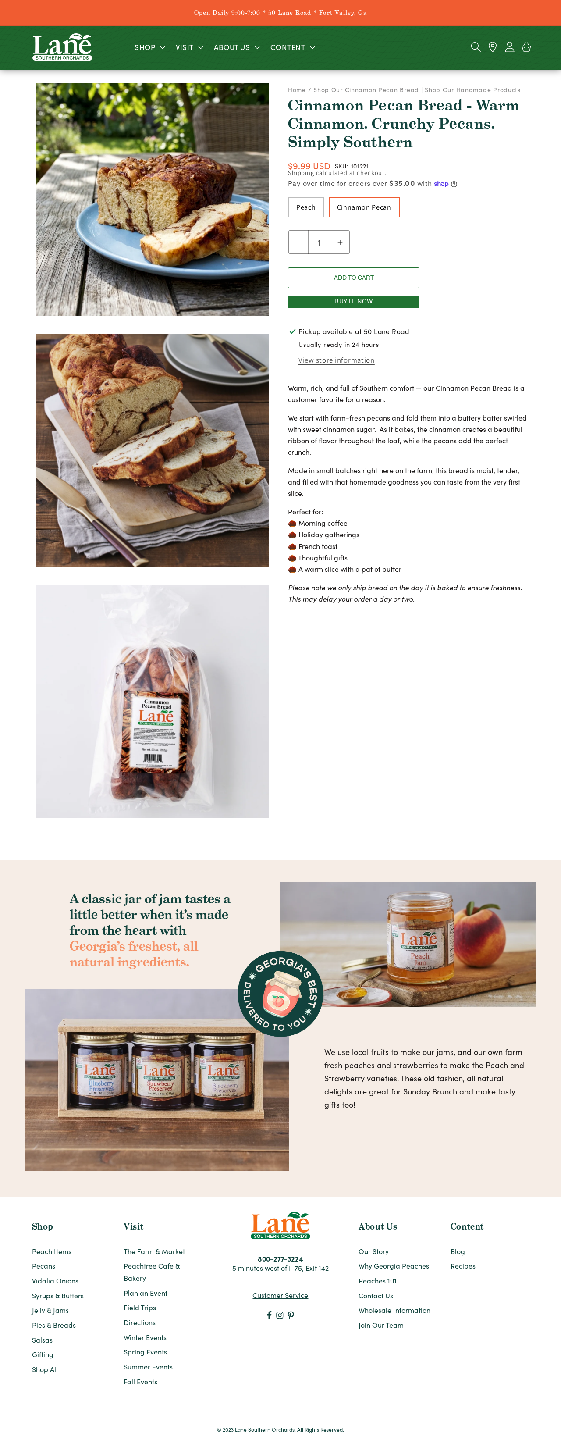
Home (298, 90)
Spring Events (145, 1351)
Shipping (301, 172)
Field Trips (140, 1307)
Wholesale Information (394, 1310)
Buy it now (353, 302)
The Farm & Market (154, 1251)
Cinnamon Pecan (364, 207)
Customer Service (280, 1295)
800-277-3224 (280, 1258)
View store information (336, 360)
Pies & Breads (54, 1324)
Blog (458, 1251)
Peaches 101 (378, 1280)
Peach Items (51, 1251)
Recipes (463, 1265)
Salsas (42, 1339)
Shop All (45, 1369)
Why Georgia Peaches (394, 1265)
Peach (306, 207)
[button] (149, 47)
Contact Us (376, 1295)
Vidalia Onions (55, 1280)
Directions (140, 1322)
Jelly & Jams (50, 1310)
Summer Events (148, 1366)
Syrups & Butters (58, 1295)
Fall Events (140, 1381)
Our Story (374, 1251)
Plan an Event (145, 1292)
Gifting (42, 1354)
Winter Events (145, 1337)
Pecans (43, 1265)
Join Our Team (381, 1324)
